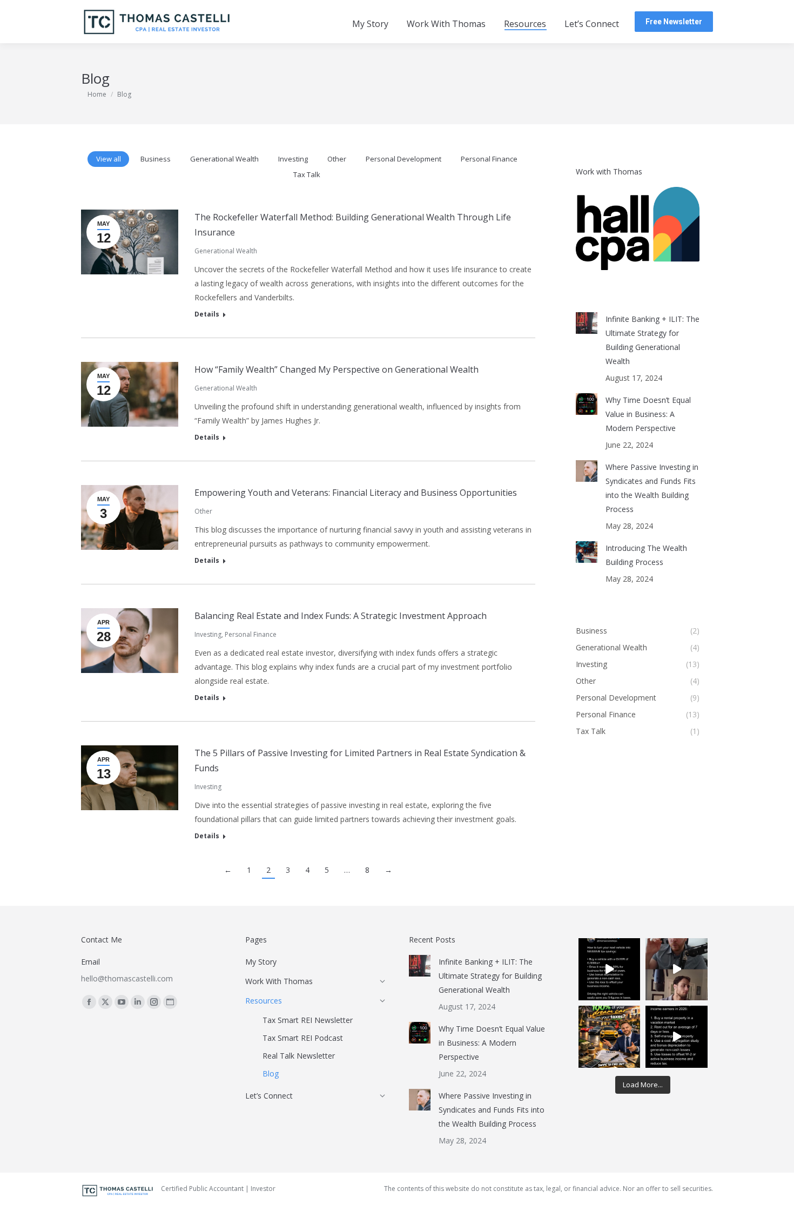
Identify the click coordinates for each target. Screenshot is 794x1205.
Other (336, 159)
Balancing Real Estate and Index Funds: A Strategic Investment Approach (340, 616)
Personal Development (403, 159)
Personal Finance (489, 159)
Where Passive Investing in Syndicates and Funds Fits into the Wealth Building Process (651, 488)
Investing (293, 159)
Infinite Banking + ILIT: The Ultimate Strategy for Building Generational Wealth (652, 340)
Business (155, 159)
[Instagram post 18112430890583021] (676, 1037)
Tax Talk (306, 174)
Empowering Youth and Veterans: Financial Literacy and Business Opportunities (355, 493)
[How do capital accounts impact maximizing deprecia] (676, 969)
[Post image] (586, 323)
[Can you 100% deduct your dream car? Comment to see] (609, 1037)
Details (206, 314)
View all (108, 159)
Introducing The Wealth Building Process (646, 555)
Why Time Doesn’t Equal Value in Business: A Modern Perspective (648, 414)
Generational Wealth (224, 159)
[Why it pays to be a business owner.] (609, 969)
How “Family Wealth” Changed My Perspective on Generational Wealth (336, 369)
